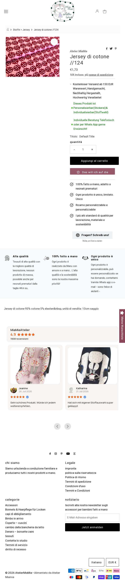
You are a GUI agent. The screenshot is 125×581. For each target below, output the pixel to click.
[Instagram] (56, 453)
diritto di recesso (15, 549)
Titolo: (74, 136)
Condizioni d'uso (75, 486)
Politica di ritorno (75, 477)
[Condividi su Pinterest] (116, 48)
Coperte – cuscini (16, 522)
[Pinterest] (61, 453)
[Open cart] (104, 11)
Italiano (96, 562)
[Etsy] (75, 453)
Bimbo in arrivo (14, 518)
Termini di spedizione (78, 481)
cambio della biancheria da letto (24, 527)
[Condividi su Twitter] (111, 48)
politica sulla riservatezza (80, 472)
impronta (70, 468)
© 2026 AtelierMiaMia (18, 572)
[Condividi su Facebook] (107, 48)
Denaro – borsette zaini (19, 531)
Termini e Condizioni (77, 490)
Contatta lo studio (16, 540)
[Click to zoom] (54, 41)
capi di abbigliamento (18, 514)
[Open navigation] (6, 11)
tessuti (9, 536)
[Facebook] (50, 453)
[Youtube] (68, 453)
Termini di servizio (16, 545)
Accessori (11, 505)
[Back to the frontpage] (8, 30)
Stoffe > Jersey (21, 29)
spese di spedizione (101, 74)
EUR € (112, 562)
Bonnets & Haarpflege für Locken (25, 509)
